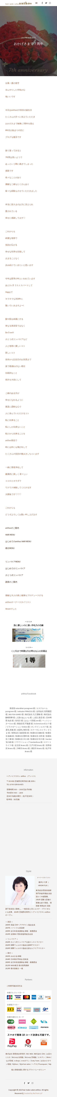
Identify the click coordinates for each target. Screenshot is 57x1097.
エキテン (41, 1057)
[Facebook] (42, 3)
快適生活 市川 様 (37, 739)
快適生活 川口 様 (22, 739)
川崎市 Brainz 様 (23, 748)
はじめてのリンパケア (15, 568)
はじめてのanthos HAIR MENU (18, 541)
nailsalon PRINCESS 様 (26, 711)
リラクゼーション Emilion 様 (18, 727)
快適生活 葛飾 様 (37, 733)
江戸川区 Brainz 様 (36, 745)
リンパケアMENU (12, 561)
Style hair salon (25, 1064)
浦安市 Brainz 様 (37, 748)
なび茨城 (9, 1061)
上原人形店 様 (39, 717)
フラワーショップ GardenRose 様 (28, 742)
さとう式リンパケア (14, 575)
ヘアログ (35, 1064)
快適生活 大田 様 (37, 736)
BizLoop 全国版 (17, 1057)
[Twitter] (46, 3)
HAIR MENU (10, 534)
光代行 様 (19, 720)
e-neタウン (25, 1061)
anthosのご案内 (12, 528)
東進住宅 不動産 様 (25, 723)
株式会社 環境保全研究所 (15, 1054)
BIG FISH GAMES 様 (16, 714)
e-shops (17, 1061)
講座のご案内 (11, 582)
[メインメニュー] (36, 3)
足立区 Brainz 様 (21, 745)
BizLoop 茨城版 (30, 1057)
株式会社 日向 (39, 1054)
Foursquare (43, 1064)
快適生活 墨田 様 (22, 736)
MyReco (15, 1064)
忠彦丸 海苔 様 (23, 730)
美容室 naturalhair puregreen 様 (22, 708)
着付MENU (9, 548)
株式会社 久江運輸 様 (34, 714)
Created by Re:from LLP (33, 1093)
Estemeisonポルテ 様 (42, 723)
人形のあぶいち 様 (24, 717)
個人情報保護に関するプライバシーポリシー (28, 1070)
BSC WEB (29, 1054)
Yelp (49, 1064)
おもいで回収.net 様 (32, 720)
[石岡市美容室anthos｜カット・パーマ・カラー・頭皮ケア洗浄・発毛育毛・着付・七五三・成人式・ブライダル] (18, 3)
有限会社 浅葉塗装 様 (20, 733)
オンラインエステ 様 (39, 727)
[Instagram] (50, 3)
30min (48, 1057)
